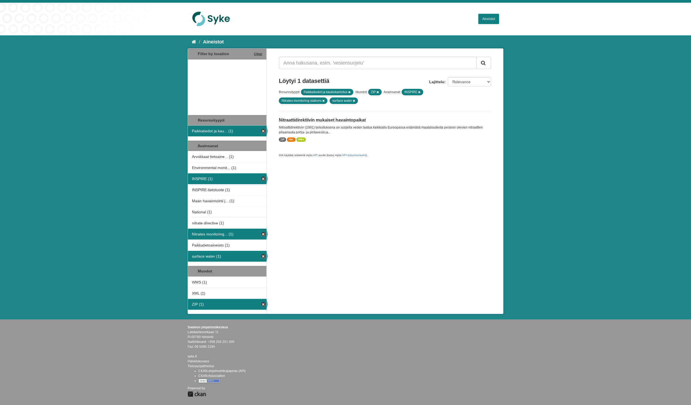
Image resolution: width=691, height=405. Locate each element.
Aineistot (488, 19)
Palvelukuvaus (198, 361)
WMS (301, 139)
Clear (258, 54)
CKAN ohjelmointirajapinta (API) (222, 371)
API (315, 155)
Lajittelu (436, 82)
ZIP (282, 139)
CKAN (197, 394)
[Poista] (349, 92)
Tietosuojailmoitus (201, 366)
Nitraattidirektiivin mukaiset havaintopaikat (322, 120)
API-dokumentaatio (354, 155)
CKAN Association (211, 376)
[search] (483, 63)
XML (291, 139)
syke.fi (192, 356)
